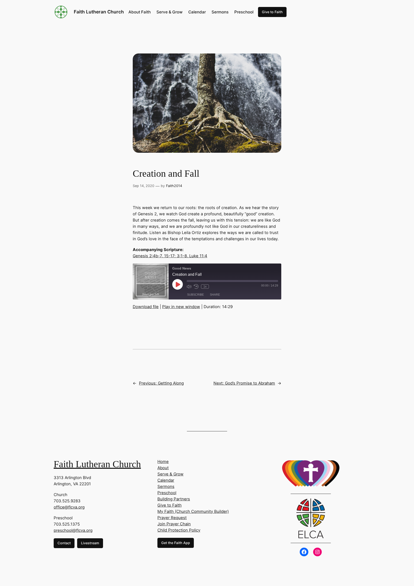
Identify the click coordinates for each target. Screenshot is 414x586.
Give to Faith (272, 12)
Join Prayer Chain (174, 524)
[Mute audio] (189, 286)
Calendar (165, 480)
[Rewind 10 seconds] (196, 286)
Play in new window (181, 306)
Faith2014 (174, 186)
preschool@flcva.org (73, 530)
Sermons (165, 486)
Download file (146, 306)
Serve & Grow (170, 474)
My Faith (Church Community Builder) (193, 511)
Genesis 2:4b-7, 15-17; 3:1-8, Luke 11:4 (170, 255)
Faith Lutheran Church (99, 12)
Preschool (166, 492)
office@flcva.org (69, 507)
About (163, 467)
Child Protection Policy (178, 530)
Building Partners (173, 499)
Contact (64, 543)
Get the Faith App (175, 543)
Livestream (90, 543)
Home (163, 461)
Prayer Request (172, 517)
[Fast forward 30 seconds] (213, 286)
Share (215, 294)
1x (205, 286)
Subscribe (195, 294)
